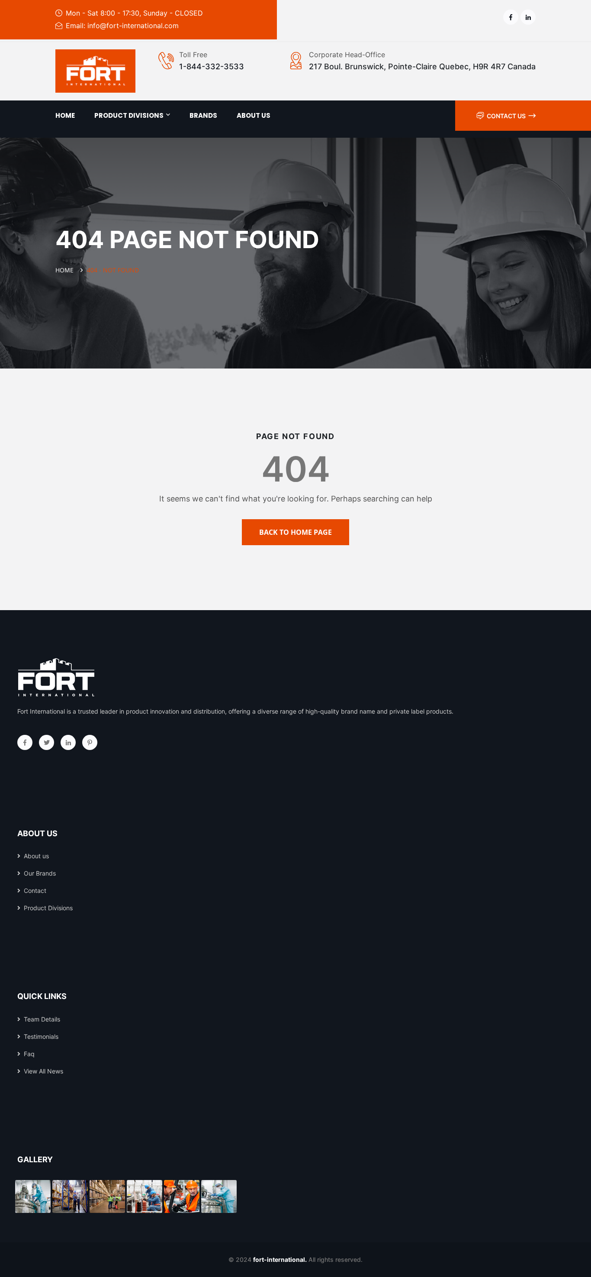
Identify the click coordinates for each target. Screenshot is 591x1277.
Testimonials (41, 1036)
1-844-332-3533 (211, 66)
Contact (35, 890)
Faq (29, 1053)
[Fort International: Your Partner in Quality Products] (95, 71)
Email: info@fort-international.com (122, 25)
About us (253, 115)
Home (65, 115)
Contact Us (506, 116)
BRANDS (203, 115)
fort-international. (280, 1259)
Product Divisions (129, 115)
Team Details (42, 1019)
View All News (43, 1071)
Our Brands (40, 873)
